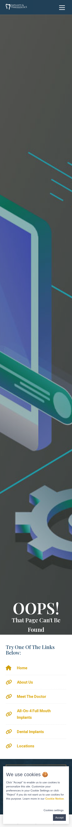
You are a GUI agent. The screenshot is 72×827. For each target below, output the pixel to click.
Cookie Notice (54, 798)
